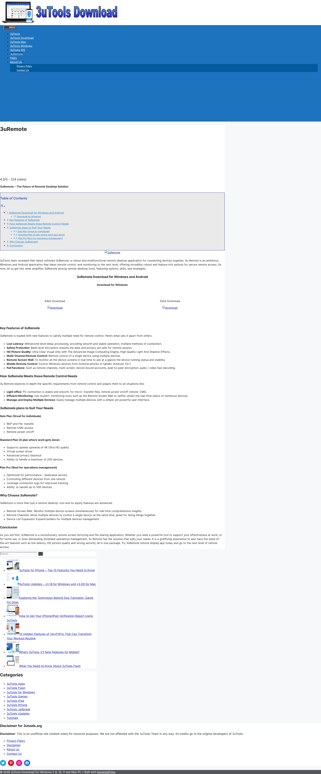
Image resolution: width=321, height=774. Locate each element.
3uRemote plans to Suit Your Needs (30, 227)
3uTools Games (17, 696)
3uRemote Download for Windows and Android (36, 212)
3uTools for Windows (21, 692)
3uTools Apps (16, 683)
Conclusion (16, 245)
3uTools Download (22, 38)
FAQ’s (13, 58)
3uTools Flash (16, 688)
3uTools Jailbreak (18, 709)
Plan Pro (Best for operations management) (40, 238)
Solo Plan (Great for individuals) (34, 231)
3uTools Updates (18, 713)
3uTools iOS (17, 50)
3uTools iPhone (17, 705)
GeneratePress (106, 772)
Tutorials (12, 718)
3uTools (15, 33)
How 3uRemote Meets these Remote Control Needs (39, 223)
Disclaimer (14, 745)
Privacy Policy (24, 66)
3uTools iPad (15, 701)
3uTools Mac (18, 42)
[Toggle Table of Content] (2, 206)
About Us (16, 62)
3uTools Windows (21, 46)
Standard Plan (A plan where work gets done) (41, 234)
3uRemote (16, 54)
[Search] (40, 554)
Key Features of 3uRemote (25, 219)
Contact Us (23, 70)
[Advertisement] (160, 98)
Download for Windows (29, 216)
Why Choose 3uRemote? (24, 241)
